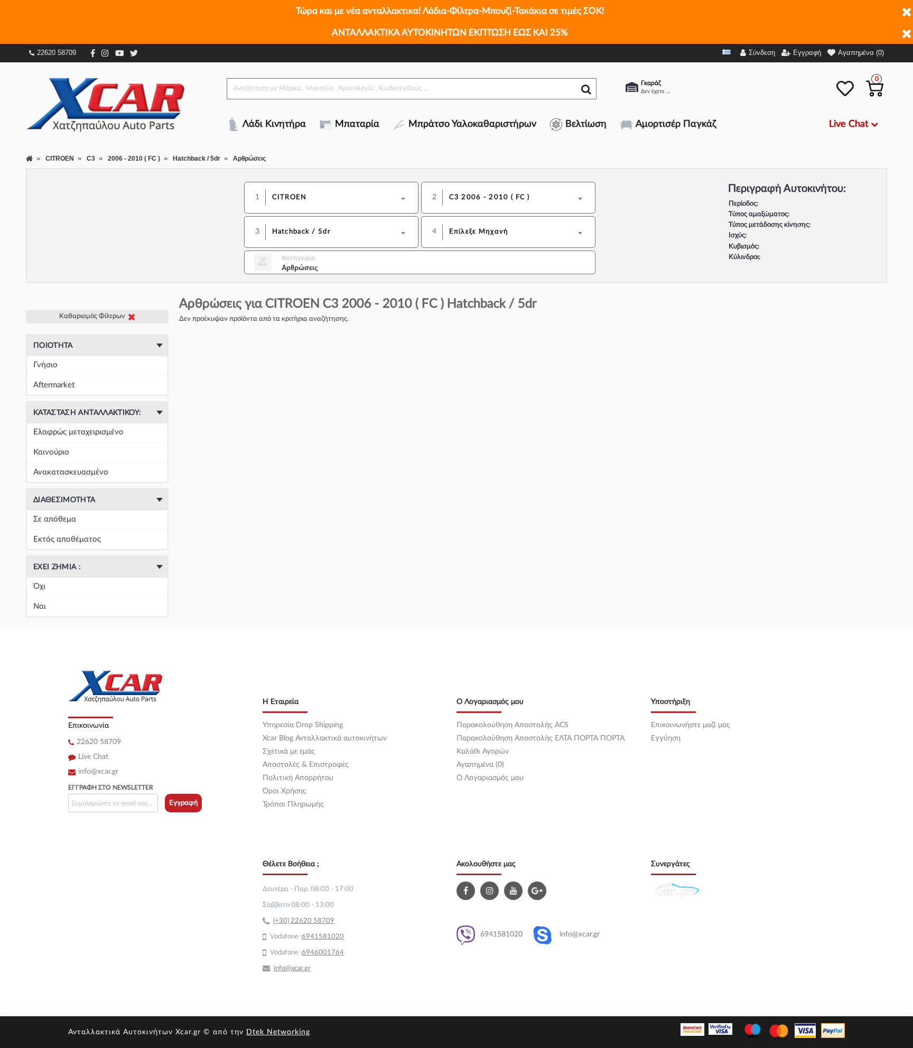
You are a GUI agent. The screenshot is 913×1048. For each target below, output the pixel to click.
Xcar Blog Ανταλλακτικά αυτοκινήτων (325, 738)
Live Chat (93, 757)
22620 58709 (56, 53)
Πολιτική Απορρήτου (298, 778)
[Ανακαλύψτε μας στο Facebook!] (467, 891)
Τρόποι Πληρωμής (293, 804)
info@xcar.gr (98, 771)
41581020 (327, 936)
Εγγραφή (183, 803)
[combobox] (342, 197)
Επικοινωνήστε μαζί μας (690, 725)
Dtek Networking (278, 1032)
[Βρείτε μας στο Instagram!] (490, 891)
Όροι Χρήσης (284, 791)
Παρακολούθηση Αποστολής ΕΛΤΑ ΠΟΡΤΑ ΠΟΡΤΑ (540, 738)
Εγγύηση (666, 738)
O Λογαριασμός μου (490, 778)
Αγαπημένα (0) (480, 764)
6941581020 (501, 934)
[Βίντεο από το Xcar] (514, 891)
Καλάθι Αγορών (482, 751)
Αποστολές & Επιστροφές (306, 764)
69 (306, 936)
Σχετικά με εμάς (289, 751)
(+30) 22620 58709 (303, 920)
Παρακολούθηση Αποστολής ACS (512, 725)
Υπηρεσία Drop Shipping (303, 725)
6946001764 (323, 952)
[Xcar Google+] (538, 891)
